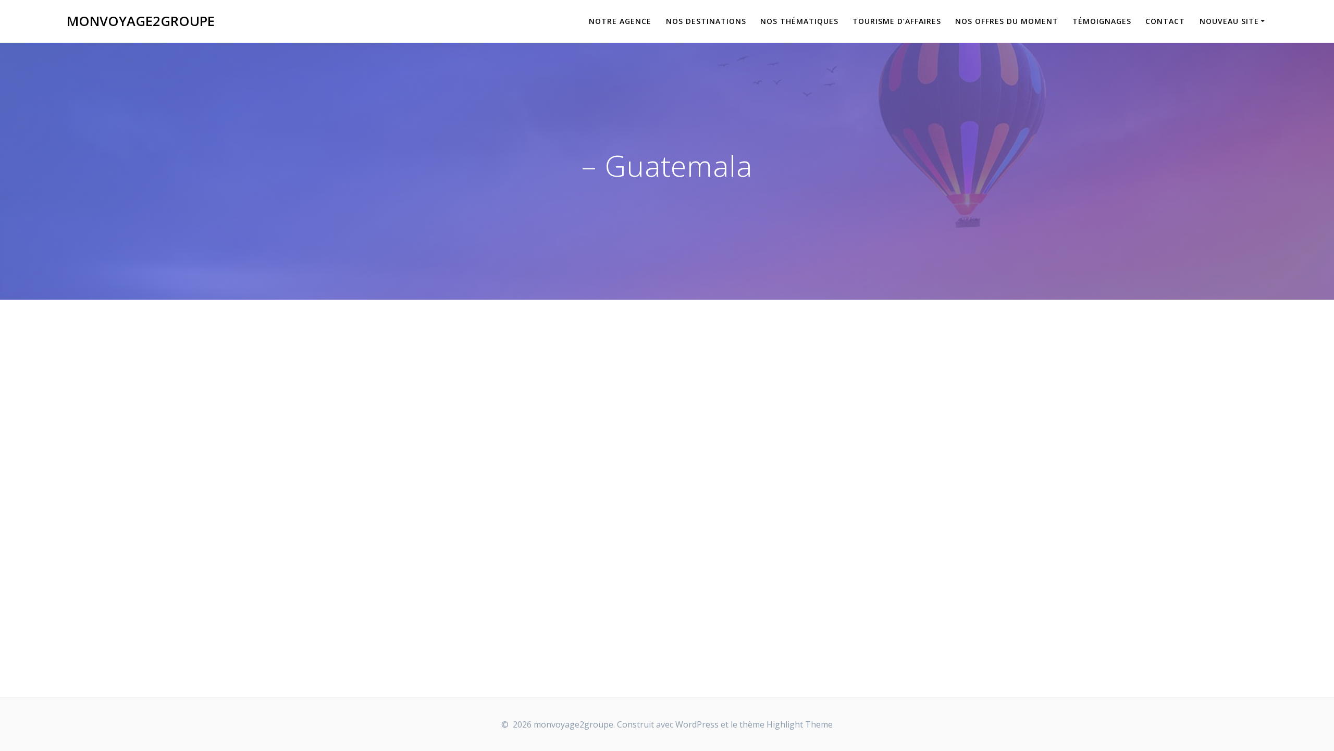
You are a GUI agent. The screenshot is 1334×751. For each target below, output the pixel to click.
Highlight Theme (800, 724)
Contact (1165, 21)
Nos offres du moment (1006, 21)
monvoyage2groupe (141, 21)
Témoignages (1101, 21)
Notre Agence (620, 21)
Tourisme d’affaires (897, 21)
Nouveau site (1229, 21)
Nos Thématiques (799, 21)
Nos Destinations (706, 21)
